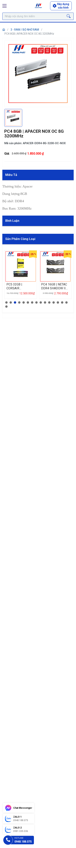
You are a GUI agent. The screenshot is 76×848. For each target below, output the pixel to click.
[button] (6, 302)
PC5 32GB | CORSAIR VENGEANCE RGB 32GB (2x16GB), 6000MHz (18, 286)
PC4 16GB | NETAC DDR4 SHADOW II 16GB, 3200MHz (54, 286)
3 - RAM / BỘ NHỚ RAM (25, 29)
